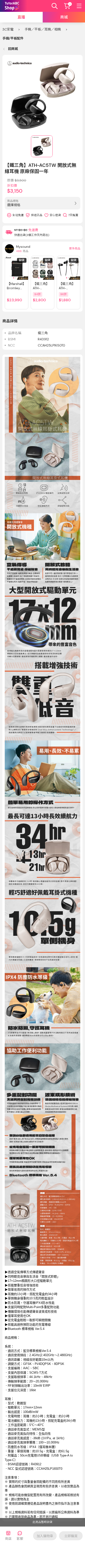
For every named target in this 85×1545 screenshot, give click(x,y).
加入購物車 (45, 1536)
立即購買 (70, 1536)
